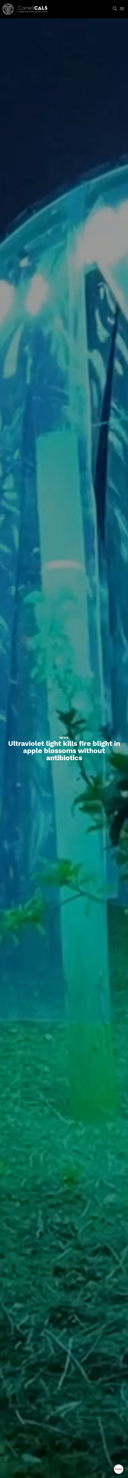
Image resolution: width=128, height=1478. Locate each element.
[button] (122, 9)
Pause (119, 1471)
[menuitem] (115, 9)
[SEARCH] (115, 9)
